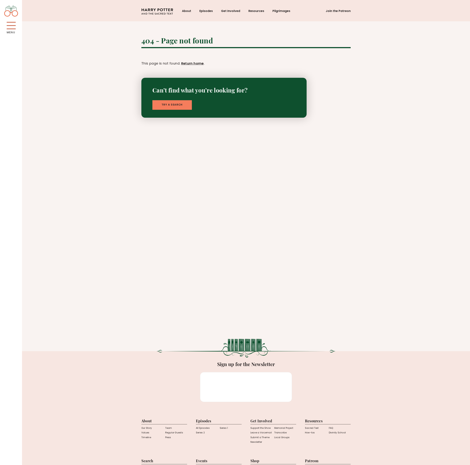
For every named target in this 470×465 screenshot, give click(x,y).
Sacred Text (312, 428)
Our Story (146, 428)
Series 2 (200, 433)
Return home (192, 63)
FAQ (331, 428)
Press (168, 438)
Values (145, 433)
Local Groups (282, 438)
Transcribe (280, 433)
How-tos (310, 433)
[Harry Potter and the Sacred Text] (157, 11)
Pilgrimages (281, 11)
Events (201, 461)
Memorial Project (283, 428)
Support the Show (260, 428)
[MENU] (11, 25)
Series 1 (224, 428)
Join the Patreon (338, 11)
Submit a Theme (260, 438)
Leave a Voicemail (261, 433)
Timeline (146, 438)
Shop (254, 461)
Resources (256, 11)
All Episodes (203, 428)
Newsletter (256, 442)
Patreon (311, 461)
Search (147, 461)
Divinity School (337, 433)
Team (168, 428)
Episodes (206, 11)
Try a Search (172, 105)
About (186, 11)
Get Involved (230, 11)
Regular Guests (174, 433)
